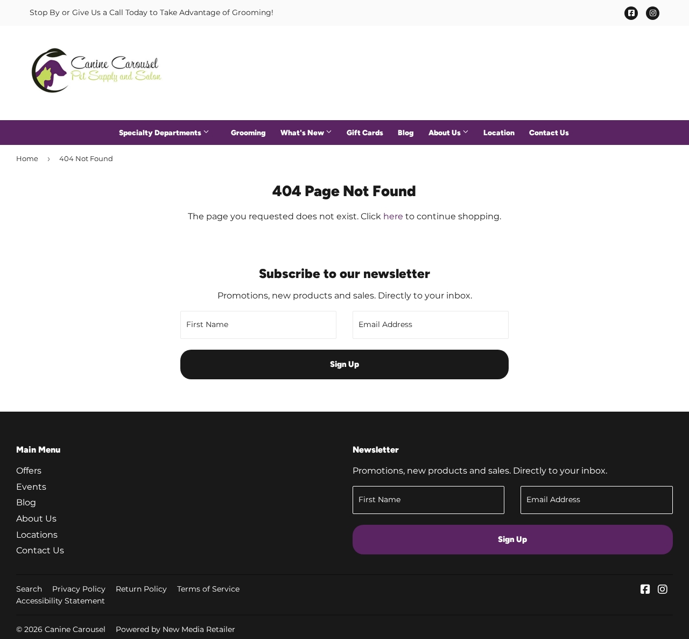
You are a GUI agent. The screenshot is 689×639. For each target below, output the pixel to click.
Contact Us (549, 132)
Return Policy (141, 589)
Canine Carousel (75, 629)
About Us (445, 132)
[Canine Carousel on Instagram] (662, 590)
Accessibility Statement (60, 600)
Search (29, 589)
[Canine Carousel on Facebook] (645, 590)
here (393, 216)
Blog (406, 132)
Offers (28, 471)
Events (31, 487)
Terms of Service (208, 589)
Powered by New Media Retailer (175, 629)
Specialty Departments (161, 132)
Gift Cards (365, 132)
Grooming (248, 132)
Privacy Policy (79, 589)
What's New (303, 132)
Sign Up (344, 364)
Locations (37, 535)
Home (27, 158)
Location (499, 132)
